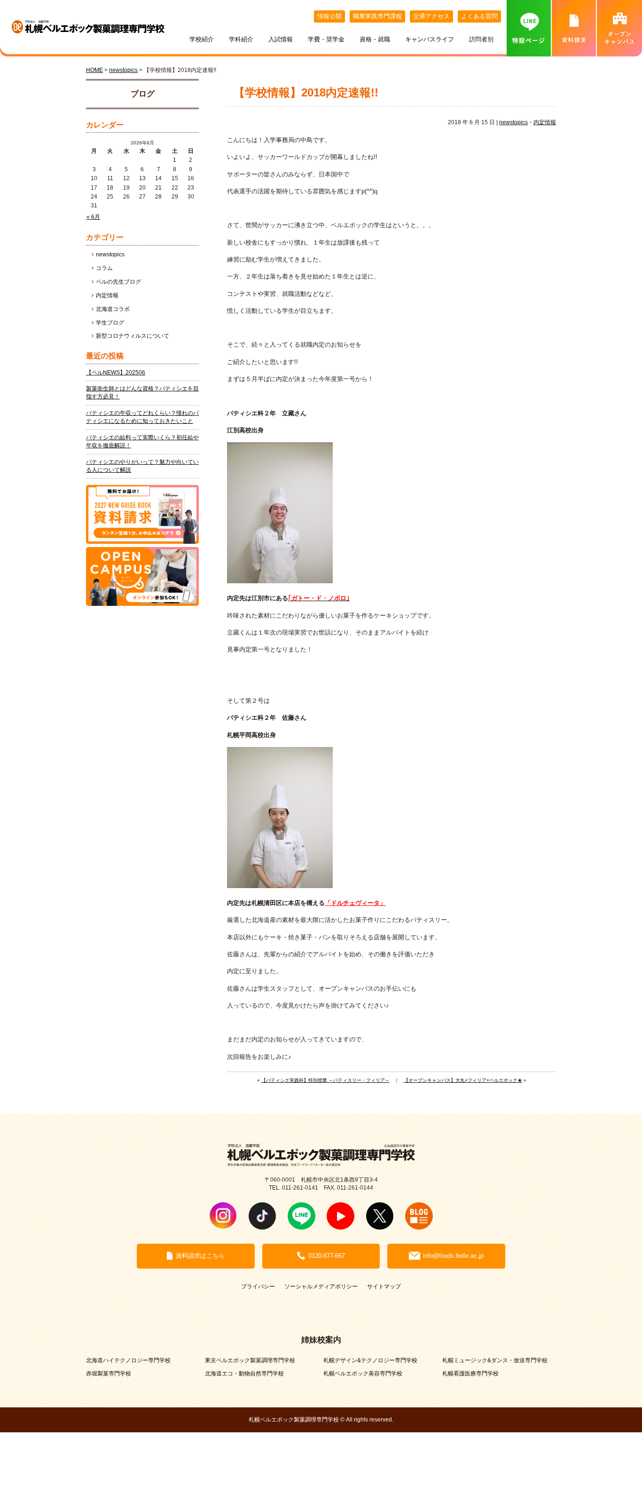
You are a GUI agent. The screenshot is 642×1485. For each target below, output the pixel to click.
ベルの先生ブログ (118, 282)
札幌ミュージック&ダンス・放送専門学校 (495, 1360)
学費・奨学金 (326, 39)
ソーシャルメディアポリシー (321, 1286)
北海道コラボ (113, 309)
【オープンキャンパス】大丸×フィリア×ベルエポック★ (463, 1080)
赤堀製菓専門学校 (108, 1373)
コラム (104, 268)
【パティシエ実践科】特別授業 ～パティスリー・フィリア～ (325, 1080)
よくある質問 (479, 16)
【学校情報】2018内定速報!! (306, 93)
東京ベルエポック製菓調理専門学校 (250, 1360)
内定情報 (544, 122)
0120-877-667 (326, 1255)
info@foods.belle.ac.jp (453, 1255)
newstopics (513, 122)
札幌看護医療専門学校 (470, 1373)
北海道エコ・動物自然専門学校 (244, 1373)
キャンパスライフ (429, 39)
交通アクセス (431, 16)
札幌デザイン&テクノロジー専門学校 (370, 1360)
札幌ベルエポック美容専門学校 (362, 1373)
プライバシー (258, 1286)
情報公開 (329, 16)
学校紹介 (201, 39)
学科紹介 (241, 39)
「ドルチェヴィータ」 (355, 902)
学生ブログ (110, 323)
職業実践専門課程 (377, 16)
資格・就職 (375, 39)
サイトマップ (384, 1286)
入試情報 (280, 39)
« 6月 (93, 217)
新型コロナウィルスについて (132, 336)
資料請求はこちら (200, 1255)
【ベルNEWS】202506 (115, 372)
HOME (94, 70)
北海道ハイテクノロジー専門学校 (128, 1360)
